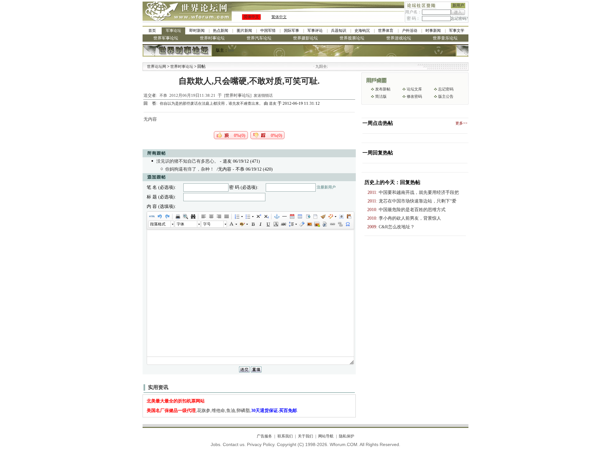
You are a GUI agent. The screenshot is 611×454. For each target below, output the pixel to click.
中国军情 (268, 30)
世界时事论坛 (212, 38)
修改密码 (414, 96)
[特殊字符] (347, 224)
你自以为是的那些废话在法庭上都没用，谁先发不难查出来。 (212, 103)
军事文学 (456, 30)
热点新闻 (220, 30)
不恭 (163, 95)
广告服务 (264, 436)
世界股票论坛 (352, 38)
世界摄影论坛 (305, 38)
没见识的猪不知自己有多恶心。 (187, 161)
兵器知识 (338, 30)
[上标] (258, 216)
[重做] (167, 216)
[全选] (341, 216)
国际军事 (291, 30)
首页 (152, 30)
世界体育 (385, 30)
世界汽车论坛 (259, 38)
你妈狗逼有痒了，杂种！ (189, 169)
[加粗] (252, 224)
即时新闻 (197, 30)
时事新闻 (433, 30)
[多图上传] (317, 224)
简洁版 (381, 96)
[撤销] (159, 216)
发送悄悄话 (263, 95)
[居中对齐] (211, 216)
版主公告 (445, 96)
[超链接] (332, 224)
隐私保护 (346, 436)
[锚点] (276, 216)
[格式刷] (323, 216)
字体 (180, 224)
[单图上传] (309, 224)
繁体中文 (279, 17)
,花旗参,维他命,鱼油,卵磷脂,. (222, 410)
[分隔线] (284, 216)
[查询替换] (193, 216)
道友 (273, 103)
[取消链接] (340, 224)
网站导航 (326, 436)
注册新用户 (326, 187)
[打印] (177, 216)
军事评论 (315, 30)
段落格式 (157, 224)
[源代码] (152, 216)
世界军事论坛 (165, 38)
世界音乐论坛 (445, 38)
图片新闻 (244, 30)
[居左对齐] (203, 216)
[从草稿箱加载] (349, 216)
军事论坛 (173, 30)
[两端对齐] (226, 216)
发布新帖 (382, 89)
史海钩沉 (362, 30)
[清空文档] (315, 216)
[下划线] (268, 224)
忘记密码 (445, 89)
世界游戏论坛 (398, 38)
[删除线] (283, 224)
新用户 (458, 5)
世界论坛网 (156, 66)
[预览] (185, 216)
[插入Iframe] (307, 216)
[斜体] (260, 224)
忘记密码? (459, 18)
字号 (207, 224)
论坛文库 (414, 89)
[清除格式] (301, 224)
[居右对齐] (218, 216)
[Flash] (324, 224)
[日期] (292, 216)
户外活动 (409, 30)
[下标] (266, 216)
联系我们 (284, 436)
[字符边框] (275, 224)
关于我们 (305, 436)
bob (231, 50)
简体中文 (251, 17)
